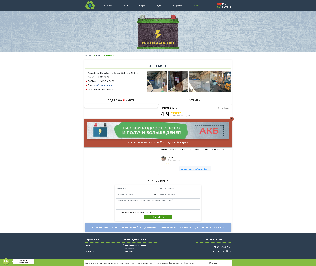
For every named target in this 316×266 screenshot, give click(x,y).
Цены (159, 5)
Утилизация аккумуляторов (134, 245)
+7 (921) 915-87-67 (221, 247)
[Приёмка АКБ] (90, 5)
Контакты (197, 5)
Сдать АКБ (107, 5)
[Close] (232, 119)
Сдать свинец (129, 248)
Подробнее (188, 263)
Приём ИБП (128, 251)
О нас (125, 5)
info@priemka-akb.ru (103, 85)
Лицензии (177, 5)
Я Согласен (213, 263)
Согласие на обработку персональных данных (134, 212)
